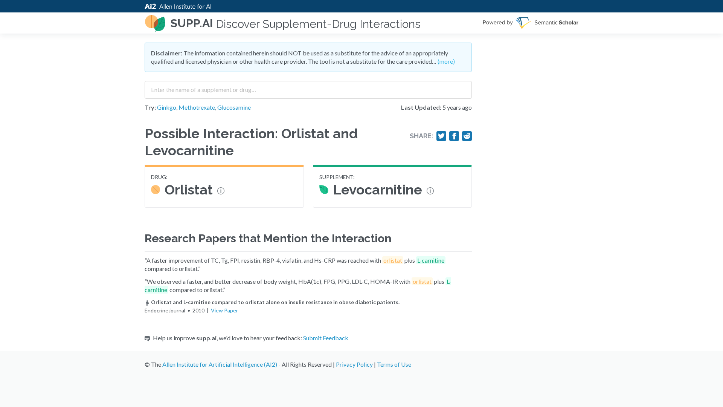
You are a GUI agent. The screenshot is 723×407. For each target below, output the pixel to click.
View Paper (224, 310)
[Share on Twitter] (441, 136)
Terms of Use (394, 364)
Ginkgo (166, 107)
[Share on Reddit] (467, 136)
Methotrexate (196, 107)
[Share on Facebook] (454, 136)
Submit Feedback (325, 337)
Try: (150, 107)
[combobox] (308, 87)
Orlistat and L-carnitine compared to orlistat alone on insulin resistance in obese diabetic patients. (275, 302)
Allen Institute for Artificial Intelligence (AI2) (219, 364)
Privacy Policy (354, 364)
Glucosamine (234, 107)
